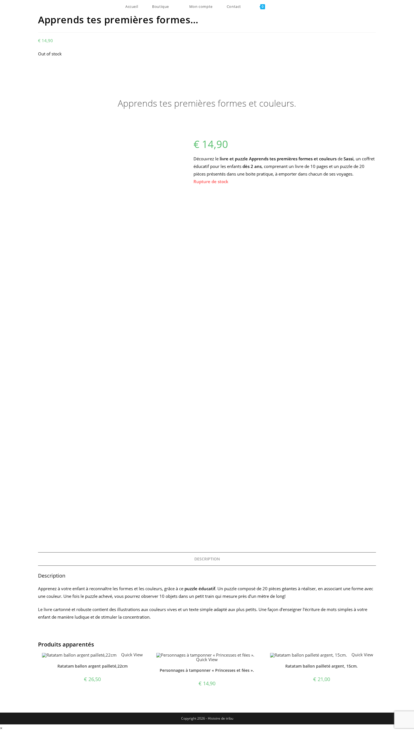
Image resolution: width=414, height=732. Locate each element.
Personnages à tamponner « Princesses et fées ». (207, 670)
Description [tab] (207, 559)
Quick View (131, 654)
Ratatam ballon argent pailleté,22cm (92, 666)
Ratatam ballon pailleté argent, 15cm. (321, 666)
